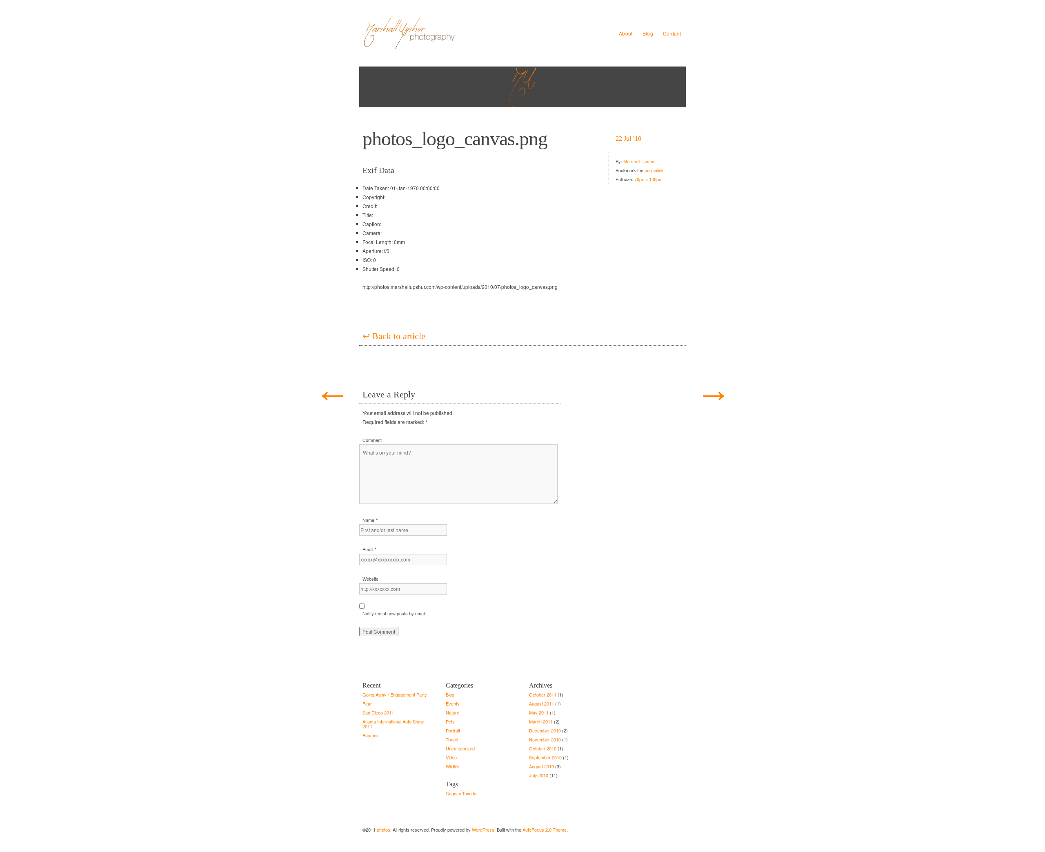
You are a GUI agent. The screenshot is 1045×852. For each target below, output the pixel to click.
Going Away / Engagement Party (394, 694)
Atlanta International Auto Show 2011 (393, 724)
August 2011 (541, 703)
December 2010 (545, 730)
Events (453, 703)
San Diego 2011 (378, 712)
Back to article (393, 336)
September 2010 (545, 757)
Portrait (453, 730)
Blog (648, 33)
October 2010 (542, 748)
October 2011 (542, 694)
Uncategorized (460, 748)
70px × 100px (647, 179)
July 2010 (538, 775)
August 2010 (541, 766)
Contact (672, 33)
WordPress (483, 829)
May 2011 (539, 712)
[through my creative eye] (448, 33)
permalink (654, 170)
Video (451, 757)
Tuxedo (469, 793)
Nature (452, 712)
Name (368, 520)
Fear (367, 703)
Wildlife (452, 766)
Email (367, 549)
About (626, 33)
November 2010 (545, 739)
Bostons (370, 735)
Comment (372, 440)
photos (383, 829)
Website (370, 578)
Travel (452, 739)
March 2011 (541, 721)
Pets (450, 721)
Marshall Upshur (639, 161)
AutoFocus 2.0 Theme (544, 829)
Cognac (453, 793)
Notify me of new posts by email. (394, 613)
